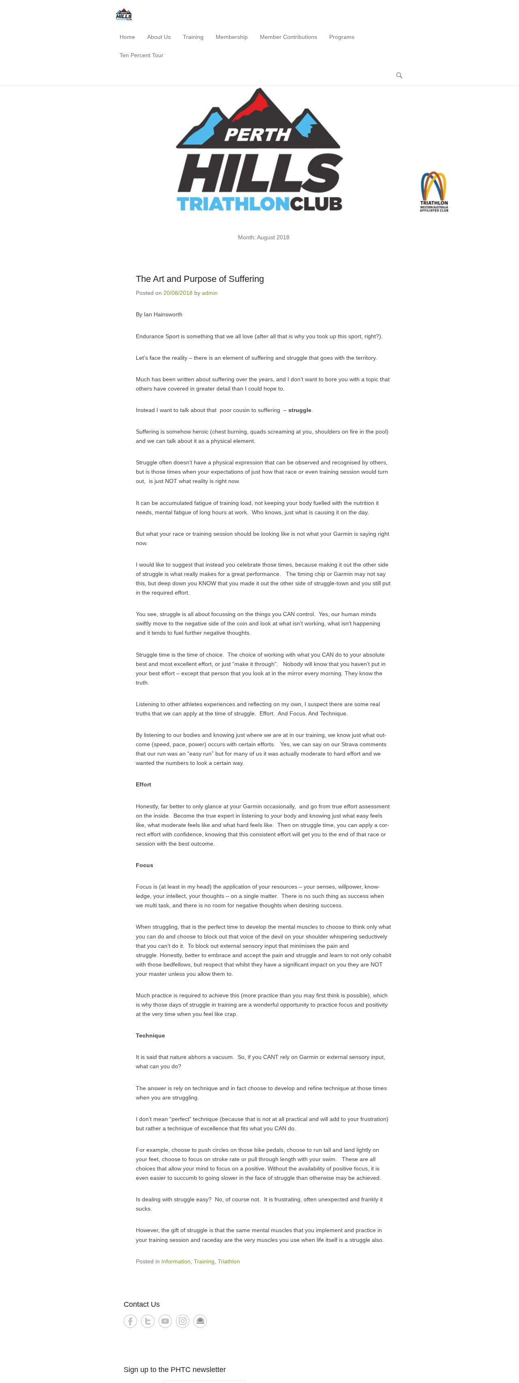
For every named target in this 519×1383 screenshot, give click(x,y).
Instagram (182, 1321)
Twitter (147, 1321)
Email (200, 1321)
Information (176, 1261)
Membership (232, 37)
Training (193, 37)
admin (210, 293)
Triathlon (229, 1261)
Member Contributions (288, 37)
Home (127, 37)
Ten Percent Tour (141, 55)
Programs (341, 37)
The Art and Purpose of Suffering (200, 279)
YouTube (165, 1321)
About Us (159, 37)
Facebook (130, 1321)
